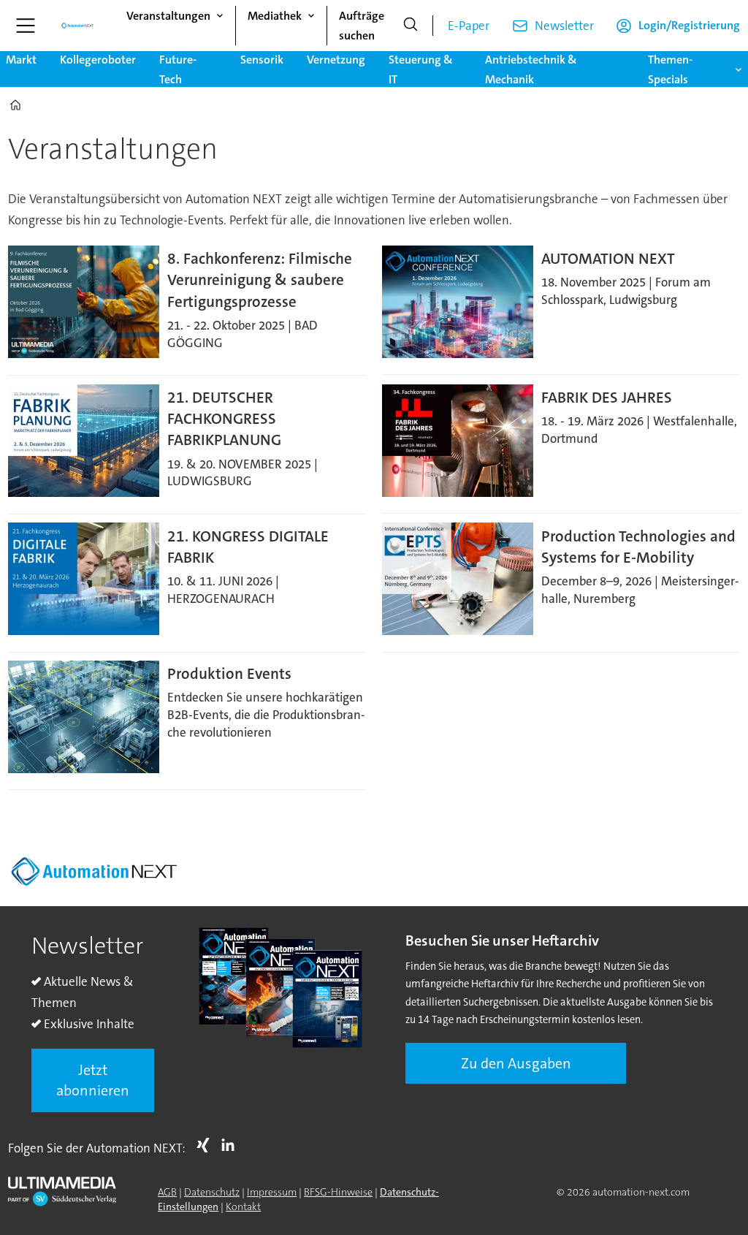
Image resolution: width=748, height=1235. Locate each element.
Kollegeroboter (98, 59)
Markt (21, 59)
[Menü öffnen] (25, 26)
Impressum (272, 1191)
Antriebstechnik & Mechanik (531, 69)
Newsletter (564, 26)
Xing (207, 1145)
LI (232, 1145)
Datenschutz (212, 1191)
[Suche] (410, 25)
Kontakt (243, 1206)
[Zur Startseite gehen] (77, 25)
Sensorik (261, 59)
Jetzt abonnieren (92, 1080)
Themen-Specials (670, 69)
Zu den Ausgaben (516, 1063)
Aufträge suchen (361, 25)
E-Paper (468, 26)
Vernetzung (336, 59)
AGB (167, 1191)
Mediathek (275, 15)
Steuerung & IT (421, 69)
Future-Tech (177, 69)
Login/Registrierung (689, 25)
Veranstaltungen (168, 15)
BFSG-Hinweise (338, 1191)
